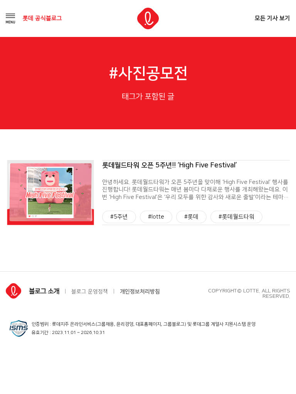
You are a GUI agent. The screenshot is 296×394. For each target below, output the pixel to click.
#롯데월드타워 (236, 217)
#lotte (156, 217)
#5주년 (119, 217)
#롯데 (191, 217)
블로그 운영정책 (89, 292)
